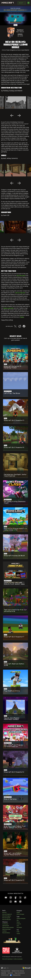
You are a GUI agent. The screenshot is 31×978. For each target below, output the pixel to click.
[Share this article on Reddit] (19, 326)
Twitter (22, 317)
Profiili (18, 931)
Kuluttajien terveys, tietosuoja (18, 970)
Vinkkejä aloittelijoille (21, 918)
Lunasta (18, 933)
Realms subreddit (8, 308)
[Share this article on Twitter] (15, 326)
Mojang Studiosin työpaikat (8, 927)
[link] (5, 897)
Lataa (18, 925)
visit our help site (20, 292)
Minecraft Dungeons (6, 916)
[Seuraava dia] (19, 115)
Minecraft (4, 912)
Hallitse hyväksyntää (18, 959)
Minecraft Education (6, 919)
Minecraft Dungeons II (7, 914)
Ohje (18, 920)
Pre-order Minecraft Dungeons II (15, 10)
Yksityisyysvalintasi (16, 975)
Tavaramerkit (10, 973)
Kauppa (18, 912)
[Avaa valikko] (28, 2)
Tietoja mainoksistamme (20, 973)
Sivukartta (19, 923)
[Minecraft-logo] (7, 3)
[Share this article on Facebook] (24, 326)
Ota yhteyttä (19, 927)
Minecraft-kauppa (20, 914)
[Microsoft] (26, 968)
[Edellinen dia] (11, 115)
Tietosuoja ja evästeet (5, 970)
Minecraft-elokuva (6, 932)
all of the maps (21, 275)
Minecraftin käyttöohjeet (7, 959)
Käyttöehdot (3, 973)
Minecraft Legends (6, 917)
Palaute (18, 922)
